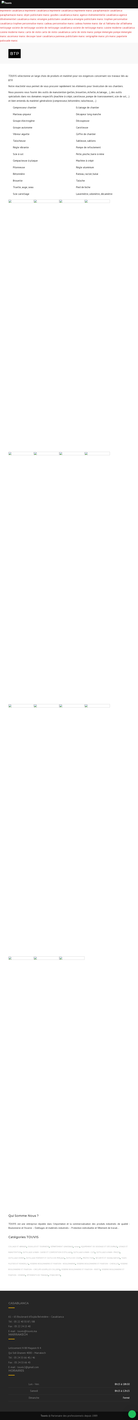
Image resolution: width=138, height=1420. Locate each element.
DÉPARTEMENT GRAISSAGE (61, 1246)
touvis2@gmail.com (28, 1367)
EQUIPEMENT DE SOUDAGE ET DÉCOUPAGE (99, 1246)
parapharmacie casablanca (107, 10)
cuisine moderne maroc (12, 32)
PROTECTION (88, 1258)
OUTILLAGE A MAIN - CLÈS (84, 1252)
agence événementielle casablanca (99, 14)
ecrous (76, 1246)
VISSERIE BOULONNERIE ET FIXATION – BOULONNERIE (52, 1264)
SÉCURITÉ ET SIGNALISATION (107, 1258)
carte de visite (33, 32)
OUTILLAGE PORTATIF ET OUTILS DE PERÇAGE (45, 1258)
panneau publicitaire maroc (70, 36)
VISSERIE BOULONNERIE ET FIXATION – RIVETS (80, 1269)
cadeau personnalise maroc (59, 23)
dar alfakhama (124, 23)
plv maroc (111, 36)
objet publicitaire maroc (37, 14)
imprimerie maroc (83, 10)
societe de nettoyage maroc (88, 27)
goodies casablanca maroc (64, 14)
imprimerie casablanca (12, 10)
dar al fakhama (107, 23)
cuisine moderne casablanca (119, 27)
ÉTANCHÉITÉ (55, 1275)
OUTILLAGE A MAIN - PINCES (108, 1252)
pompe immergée (103, 32)
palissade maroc (9, 40)
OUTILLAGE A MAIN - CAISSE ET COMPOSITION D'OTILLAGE (47, 1252)
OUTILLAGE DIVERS (16, 1258)
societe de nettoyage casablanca (54, 27)
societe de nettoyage (23, 27)
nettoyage (5, 27)
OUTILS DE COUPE (73, 1258)
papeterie (122, 36)
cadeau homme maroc (86, 23)
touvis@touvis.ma (27, 1331)
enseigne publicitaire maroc (89, 19)
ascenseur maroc (16, 36)
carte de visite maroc (82, 32)
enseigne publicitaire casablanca (55, 19)
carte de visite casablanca (56, 32)
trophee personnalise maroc (28, 23)
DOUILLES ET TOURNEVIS (38, 1246)
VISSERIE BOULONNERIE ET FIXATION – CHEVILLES (98, 1264)
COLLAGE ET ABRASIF (17, 1246)
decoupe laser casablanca (40, 36)
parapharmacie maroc (11, 14)
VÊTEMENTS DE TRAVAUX (37, 1275)
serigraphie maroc (95, 36)
